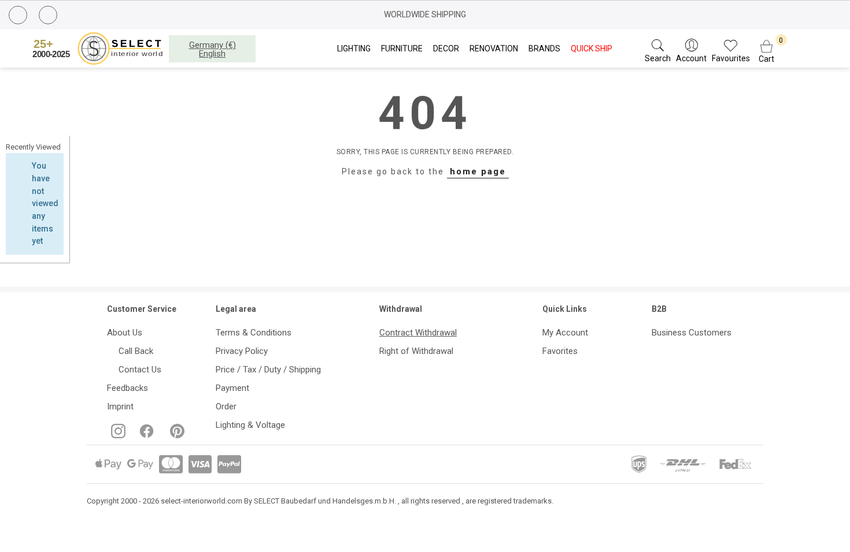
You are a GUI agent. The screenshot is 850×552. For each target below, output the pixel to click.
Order (226, 406)
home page (478, 171)
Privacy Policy (242, 351)
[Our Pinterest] (174, 435)
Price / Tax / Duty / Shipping (268, 369)
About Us (124, 332)
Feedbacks (127, 388)
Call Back (133, 351)
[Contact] (49, 15)
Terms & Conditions (253, 332)
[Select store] (99, 48)
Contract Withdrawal (418, 332)
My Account (565, 332)
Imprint (120, 406)
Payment (232, 388)
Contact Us (137, 369)
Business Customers (691, 332)
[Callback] (19, 17)
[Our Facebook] (145, 435)
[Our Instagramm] (117, 435)
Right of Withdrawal (416, 351)
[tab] (35, 147)
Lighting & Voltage (250, 425)
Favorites (560, 351)
